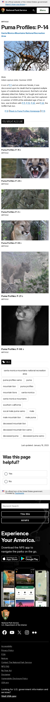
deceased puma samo (33, 436)
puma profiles (26, 386)
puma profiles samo (12, 380)
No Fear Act (6, 670)
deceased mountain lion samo (17, 429)
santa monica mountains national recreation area (25, 372)
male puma (30, 417)
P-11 (23, 103)
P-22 (42, 103)
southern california (12, 405)
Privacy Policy (7, 650)
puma (29, 380)
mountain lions (10, 392)
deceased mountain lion (14, 423)
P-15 (28, 103)
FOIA (3, 654)
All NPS (25, 520)
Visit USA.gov (8, 696)
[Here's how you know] (25, 3)
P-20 (33, 103)
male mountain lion (12, 417)
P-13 (6, 111)
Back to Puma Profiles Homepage (25, 111)
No (10, 481)
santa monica (27, 392)
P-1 (10, 85)
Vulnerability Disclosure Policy (14, 678)
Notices (4, 658)
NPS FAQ (5, 666)
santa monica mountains (15, 398)
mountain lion (9, 386)
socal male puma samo (14, 411)
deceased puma (10, 436)
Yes (10, 473)
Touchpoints (19, 493)
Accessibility (6, 646)
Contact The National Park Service (16, 662)
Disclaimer (5, 674)
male (32, 411)
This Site (25, 514)
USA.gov (5, 682)
